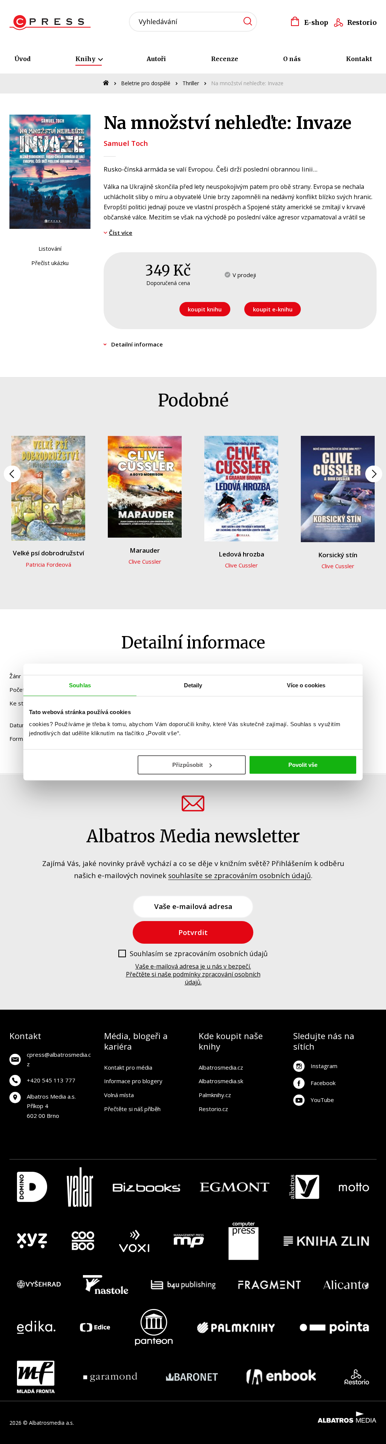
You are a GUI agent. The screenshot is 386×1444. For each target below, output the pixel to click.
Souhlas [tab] (80, 685)
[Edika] (36, 1327)
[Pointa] (334, 1327)
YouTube (322, 1100)
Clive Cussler (145, 561)
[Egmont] (234, 1187)
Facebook (323, 1083)
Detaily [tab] (193, 685)
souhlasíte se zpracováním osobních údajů (239, 875)
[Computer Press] (243, 1241)
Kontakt (359, 59)
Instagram (324, 1066)
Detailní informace (137, 344)
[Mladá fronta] (35, 1377)
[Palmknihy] (236, 1327)
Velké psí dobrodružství (48, 553)
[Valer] (80, 1187)
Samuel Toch (126, 143)
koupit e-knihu (273, 309)
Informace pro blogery (133, 1081)
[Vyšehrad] (38, 1284)
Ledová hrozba (241, 554)
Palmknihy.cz (215, 1095)
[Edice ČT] (95, 1327)
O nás (292, 59)
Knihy (86, 59)
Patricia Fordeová (48, 564)
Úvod (22, 59)
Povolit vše (302, 765)
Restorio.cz (213, 1109)
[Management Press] (188, 1241)
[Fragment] (270, 1284)
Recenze (224, 59)
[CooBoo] (83, 1241)
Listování (49, 248)
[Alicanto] (346, 1284)
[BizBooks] (146, 1187)
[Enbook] (281, 1377)
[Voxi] (134, 1241)
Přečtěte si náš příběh (132, 1109)
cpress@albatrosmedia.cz (59, 1059)
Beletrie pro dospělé (145, 83)
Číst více (120, 232)
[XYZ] (32, 1241)
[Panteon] (153, 1327)
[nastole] (105, 1284)
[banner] (52, 22)
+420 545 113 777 (51, 1080)
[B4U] (183, 1284)
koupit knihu (205, 309)
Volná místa (119, 1095)
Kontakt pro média (128, 1067)
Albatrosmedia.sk (221, 1081)
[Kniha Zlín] (326, 1241)
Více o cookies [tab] (306, 685)
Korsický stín (337, 554)
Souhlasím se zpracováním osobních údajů (199, 954)
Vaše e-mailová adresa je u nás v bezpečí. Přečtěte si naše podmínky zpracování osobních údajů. (193, 974)
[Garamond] (110, 1377)
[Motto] (354, 1187)
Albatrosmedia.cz (221, 1067)
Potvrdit (193, 932)
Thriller (190, 83)
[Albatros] (304, 1187)
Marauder (145, 550)
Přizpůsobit (187, 765)
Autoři (156, 59)
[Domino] (32, 1187)
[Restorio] (357, 1377)
